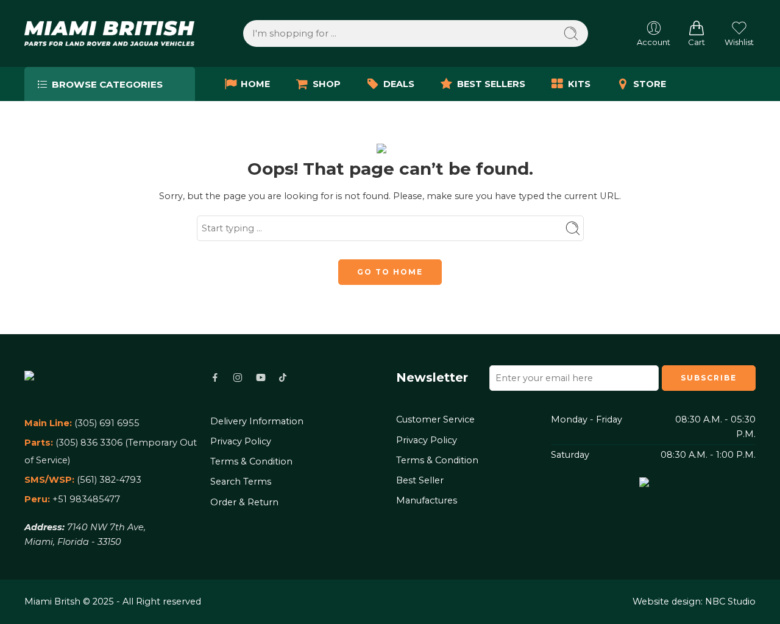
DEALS (398, 84)
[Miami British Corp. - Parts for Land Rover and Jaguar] (109, 33)
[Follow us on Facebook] (215, 377)
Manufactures (426, 500)
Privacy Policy (240, 441)
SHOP (327, 84)
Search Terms (240, 481)
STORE (649, 84)
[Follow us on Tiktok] (282, 377)
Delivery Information (256, 421)
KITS (579, 84)
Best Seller (420, 480)
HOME (255, 84)
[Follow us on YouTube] (260, 377)
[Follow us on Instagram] (237, 377)
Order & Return (244, 502)
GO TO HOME (390, 271)
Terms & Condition (251, 461)
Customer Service (435, 419)
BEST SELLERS (491, 84)
